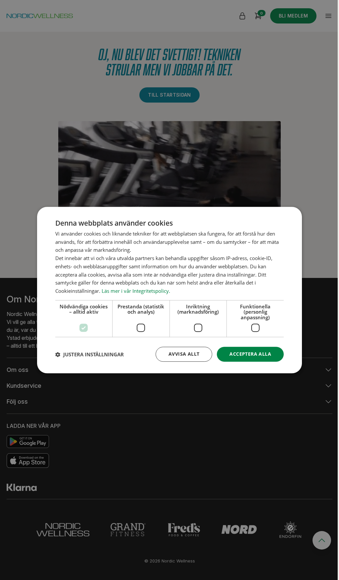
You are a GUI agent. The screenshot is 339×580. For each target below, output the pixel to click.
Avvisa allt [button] (184, 354)
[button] (89, 354)
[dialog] (169, 290)
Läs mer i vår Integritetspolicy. (136, 291)
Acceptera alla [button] (250, 354)
